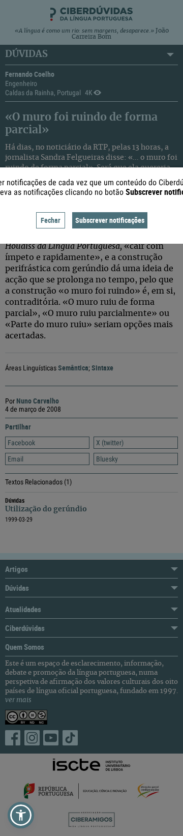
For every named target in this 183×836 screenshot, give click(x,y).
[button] (21, 815)
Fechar (50, 220)
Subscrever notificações (109, 220)
